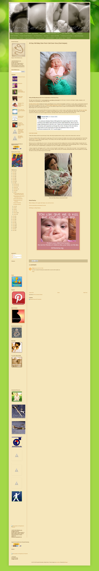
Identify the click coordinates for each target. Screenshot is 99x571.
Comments (15, 257)
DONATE (69, 38)
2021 (14, 176)
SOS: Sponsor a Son (60, 38)
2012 (14, 222)
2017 (14, 182)
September (16, 188)
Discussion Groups (40, 38)
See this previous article (34, 103)
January (15, 214)
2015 (14, 217)
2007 (14, 230)
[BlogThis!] (33, 261)
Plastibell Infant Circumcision (21, 117)
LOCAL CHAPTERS (65, 33)
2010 (14, 225)
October (15, 187)
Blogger (66, 562)
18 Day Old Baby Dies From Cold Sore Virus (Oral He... (18, 194)
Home (11, 33)
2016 (14, 216)
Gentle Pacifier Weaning (17, 198)
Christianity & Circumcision (66, 35)
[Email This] (32, 261)
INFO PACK (42, 33)
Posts (14, 255)
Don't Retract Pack (38, 35)
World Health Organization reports (54, 105)
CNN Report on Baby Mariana (34, 207)
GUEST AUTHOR (14, 35)
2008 (14, 228)
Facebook (21, 38)
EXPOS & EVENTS (50, 38)
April (14, 209)
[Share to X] (34, 261)
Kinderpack (80, 33)
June (15, 206)
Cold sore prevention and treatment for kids (37, 205)
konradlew (58, 562)
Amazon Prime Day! (17, 202)
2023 (14, 173)
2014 (14, 219)
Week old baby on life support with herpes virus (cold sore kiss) (41, 202)
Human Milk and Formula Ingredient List (21, 110)
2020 (14, 178)
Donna (33, 268)
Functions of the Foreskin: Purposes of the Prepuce (21, 105)
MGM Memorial (13, 38)
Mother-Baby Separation (20, 97)
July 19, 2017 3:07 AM (39, 268)
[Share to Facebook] (36, 261)
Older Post (85, 292)
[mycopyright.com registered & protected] (18, 527)
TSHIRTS (74, 33)
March (15, 211)
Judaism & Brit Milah (55, 35)
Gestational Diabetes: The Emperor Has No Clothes (21, 124)
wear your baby (83, 110)
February (15, 212)
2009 (14, 227)
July (14, 192)
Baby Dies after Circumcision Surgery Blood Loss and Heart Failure (21, 131)
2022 (14, 174)
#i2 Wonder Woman (17, 204)
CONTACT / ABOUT (19, 33)
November (16, 185)
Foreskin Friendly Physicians (26, 35)
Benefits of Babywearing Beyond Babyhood (21, 91)
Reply (33, 271)
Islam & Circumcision (78, 35)
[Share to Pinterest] (37, 261)
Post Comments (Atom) (38, 294)
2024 (14, 171)
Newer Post (31, 292)
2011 (14, 224)
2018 (14, 181)
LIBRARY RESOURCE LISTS (53, 33)
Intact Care (46, 35)
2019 (14, 179)
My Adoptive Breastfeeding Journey (20, 137)
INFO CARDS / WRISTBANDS (31, 33)
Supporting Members (29, 38)
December (16, 184)
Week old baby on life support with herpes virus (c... (18, 196)
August (15, 190)
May (14, 207)
